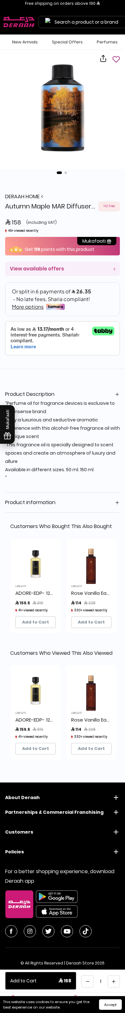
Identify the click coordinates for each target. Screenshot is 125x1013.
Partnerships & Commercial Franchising (54, 812)
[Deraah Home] (19, 22)
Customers (19, 832)
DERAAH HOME (23, 196)
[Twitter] (48, 931)
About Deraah (22, 797)
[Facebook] (11, 931)
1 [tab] (59, 172)
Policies (14, 852)
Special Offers (67, 42)
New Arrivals (25, 42)
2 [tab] (65, 172)
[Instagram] (30, 931)
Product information (30, 502)
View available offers (37, 268)
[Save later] (116, 59)
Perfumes (107, 42)
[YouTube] (67, 931)
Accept (110, 1004)
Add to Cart (35, 622)
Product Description (29, 394)
